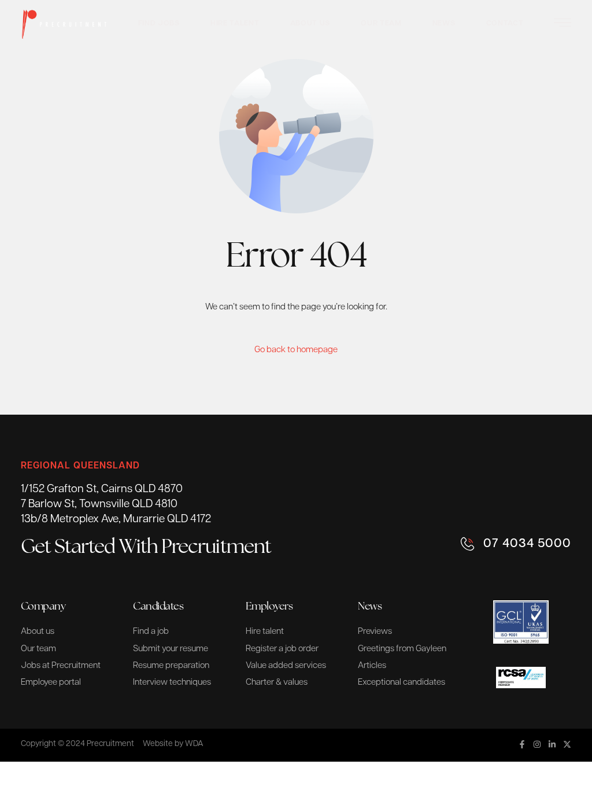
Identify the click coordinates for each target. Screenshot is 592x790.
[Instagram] (537, 744)
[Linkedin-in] (552, 744)
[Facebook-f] (522, 744)
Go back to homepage (296, 350)
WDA (194, 744)
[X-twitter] (567, 744)
